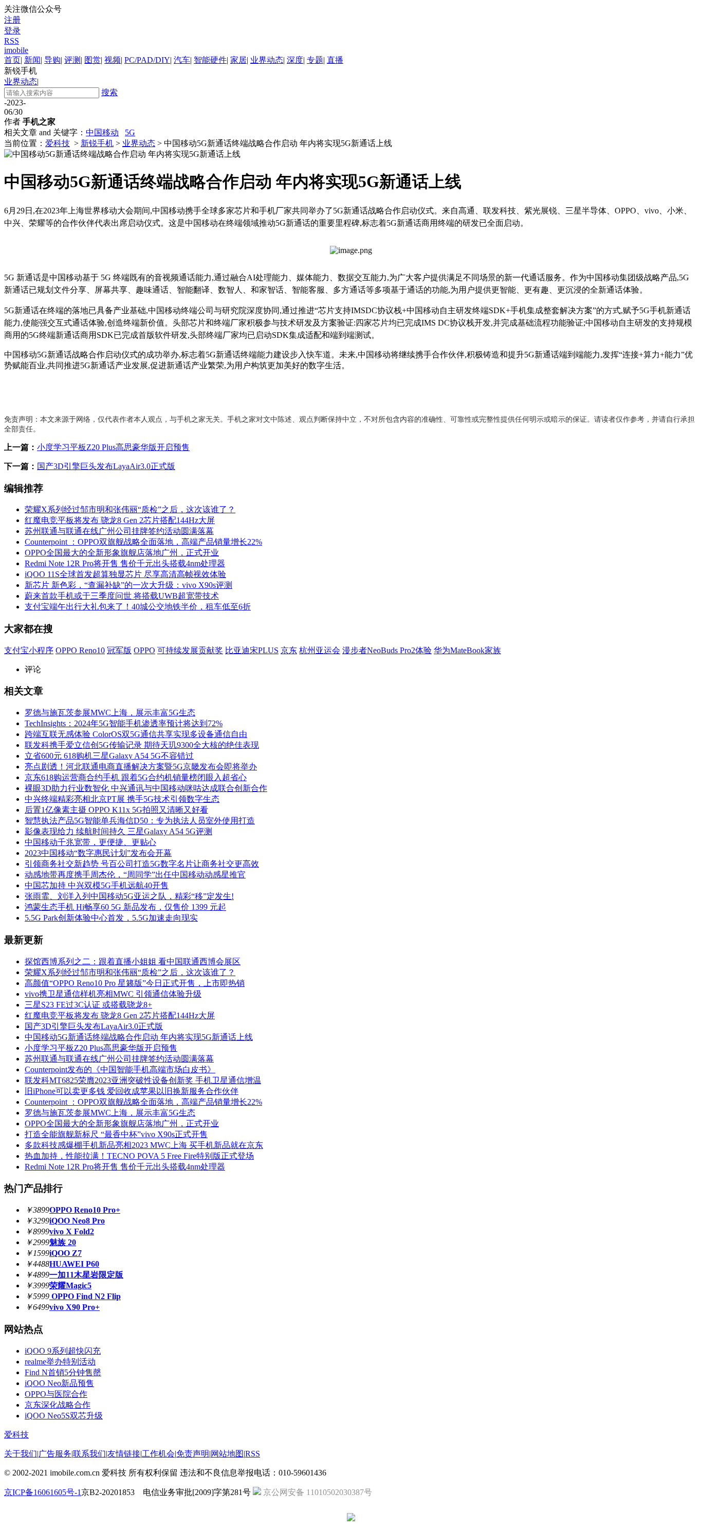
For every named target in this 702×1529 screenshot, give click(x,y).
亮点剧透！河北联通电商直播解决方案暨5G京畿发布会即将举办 (141, 766)
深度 (295, 60)
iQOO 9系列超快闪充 (63, 1350)
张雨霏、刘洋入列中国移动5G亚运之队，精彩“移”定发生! (129, 896)
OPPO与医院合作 (56, 1394)
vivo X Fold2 (71, 1231)
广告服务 (55, 1453)
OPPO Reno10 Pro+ (84, 1210)
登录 (12, 30)
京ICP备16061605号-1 (42, 1492)
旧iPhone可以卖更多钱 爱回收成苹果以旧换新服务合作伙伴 (131, 1091)
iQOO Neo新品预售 (59, 1383)
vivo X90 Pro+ (74, 1307)
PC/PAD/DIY (147, 60)
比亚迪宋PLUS (252, 650)
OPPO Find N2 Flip (85, 1296)
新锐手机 (97, 143)
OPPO (144, 650)
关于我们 (20, 1453)
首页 (12, 60)
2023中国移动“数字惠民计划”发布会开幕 (98, 853)
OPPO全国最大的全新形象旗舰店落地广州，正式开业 (122, 552)
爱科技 (57, 143)
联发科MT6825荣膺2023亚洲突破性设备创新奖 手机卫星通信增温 (143, 1080)
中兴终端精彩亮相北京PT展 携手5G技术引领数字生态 (122, 799)
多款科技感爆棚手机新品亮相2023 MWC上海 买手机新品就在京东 (144, 1145)
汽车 (182, 60)
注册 (12, 19)
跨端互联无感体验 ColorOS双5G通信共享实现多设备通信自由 (136, 734)
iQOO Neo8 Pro (77, 1220)
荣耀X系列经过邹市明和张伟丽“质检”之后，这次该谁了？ (130, 509)
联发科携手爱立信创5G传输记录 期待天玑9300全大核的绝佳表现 (142, 745)
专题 (315, 60)
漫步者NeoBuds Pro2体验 (387, 650)
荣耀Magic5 (70, 1285)
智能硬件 (210, 60)
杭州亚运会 (319, 650)
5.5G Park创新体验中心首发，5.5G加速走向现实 (111, 917)
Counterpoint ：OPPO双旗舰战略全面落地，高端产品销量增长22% (143, 541)
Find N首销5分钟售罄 (63, 1372)
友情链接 (123, 1453)
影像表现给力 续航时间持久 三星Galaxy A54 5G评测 (118, 831)
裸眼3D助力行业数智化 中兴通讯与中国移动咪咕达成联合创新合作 (146, 788)
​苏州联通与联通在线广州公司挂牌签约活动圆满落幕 (119, 531)
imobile (16, 50)
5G (130, 132)
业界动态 (266, 60)
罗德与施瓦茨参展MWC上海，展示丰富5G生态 (110, 712)
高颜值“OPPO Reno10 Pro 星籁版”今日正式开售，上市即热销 (135, 983)
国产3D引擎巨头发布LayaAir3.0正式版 (106, 466)
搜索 (109, 92)
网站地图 (227, 1453)
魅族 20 (62, 1242)
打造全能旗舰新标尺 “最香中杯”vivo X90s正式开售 (116, 1134)
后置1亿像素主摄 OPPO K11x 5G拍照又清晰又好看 (116, 809)
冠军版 (119, 650)
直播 (335, 60)
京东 (289, 650)
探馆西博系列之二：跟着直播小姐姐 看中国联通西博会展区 (133, 961)
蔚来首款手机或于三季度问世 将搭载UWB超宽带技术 (122, 595)
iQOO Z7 (65, 1253)
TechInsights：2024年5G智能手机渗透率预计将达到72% (124, 723)
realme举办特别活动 (60, 1361)
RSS (11, 41)
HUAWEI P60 (74, 1264)
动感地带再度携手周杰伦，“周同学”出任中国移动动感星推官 (135, 874)
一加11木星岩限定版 (86, 1274)
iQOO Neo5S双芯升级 (64, 1415)
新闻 (32, 60)
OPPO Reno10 (80, 650)
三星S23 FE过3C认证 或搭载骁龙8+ (88, 1004)
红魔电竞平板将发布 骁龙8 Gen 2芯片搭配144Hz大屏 (120, 520)
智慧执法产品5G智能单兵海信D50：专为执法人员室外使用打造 (140, 820)
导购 (52, 60)
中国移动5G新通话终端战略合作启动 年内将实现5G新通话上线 (139, 1037)
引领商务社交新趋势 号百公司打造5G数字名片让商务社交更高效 (142, 863)
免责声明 (192, 1453)
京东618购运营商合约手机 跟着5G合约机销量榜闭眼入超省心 (136, 777)
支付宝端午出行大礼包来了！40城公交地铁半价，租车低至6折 (138, 606)
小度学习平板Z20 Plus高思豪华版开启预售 (113, 447)
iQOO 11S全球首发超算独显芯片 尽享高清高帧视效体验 (125, 574)
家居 (238, 60)
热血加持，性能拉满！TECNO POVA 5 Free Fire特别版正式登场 (139, 1156)
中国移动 (102, 132)
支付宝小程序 (28, 650)
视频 (112, 60)
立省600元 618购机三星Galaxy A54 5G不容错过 (109, 755)
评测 (72, 60)
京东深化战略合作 (57, 1404)
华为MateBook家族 (467, 650)
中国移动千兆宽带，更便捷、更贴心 (90, 842)
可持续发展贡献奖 (190, 650)
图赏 (92, 60)
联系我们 (89, 1453)
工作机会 (158, 1453)
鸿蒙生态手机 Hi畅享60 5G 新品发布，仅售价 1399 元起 (125, 907)
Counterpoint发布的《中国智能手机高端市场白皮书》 (120, 1069)
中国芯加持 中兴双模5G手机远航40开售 (97, 885)
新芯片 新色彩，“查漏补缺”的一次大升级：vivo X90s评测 (128, 585)
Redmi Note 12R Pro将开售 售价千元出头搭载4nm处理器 (125, 563)
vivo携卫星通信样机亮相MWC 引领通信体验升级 (113, 994)
